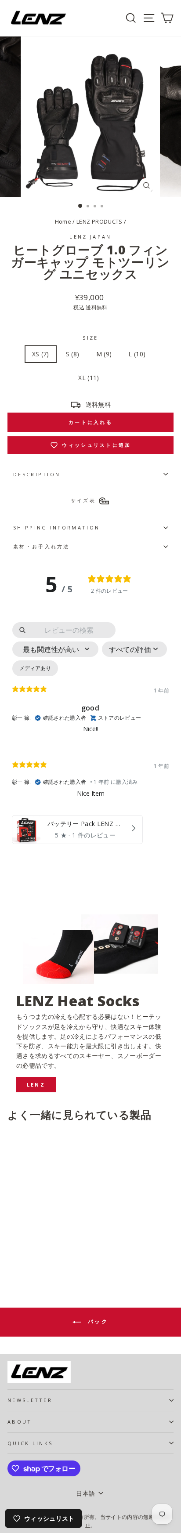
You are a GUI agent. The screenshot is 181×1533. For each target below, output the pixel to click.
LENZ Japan (90, 236)
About (19, 1421)
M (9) (104, 354)
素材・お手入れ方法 (41, 546)
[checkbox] (35, 668)
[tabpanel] (90, 735)
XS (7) (40, 354)
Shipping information (56, 527)
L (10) (136, 354)
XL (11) (88, 377)
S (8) (73, 354)
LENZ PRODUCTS (99, 221)
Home (63, 221)
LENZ (36, 1084)
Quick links (30, 1443)
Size (90, 337)
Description (36, 474)
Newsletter (29, 1400)
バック (96, 1321)
